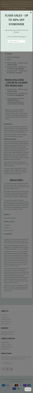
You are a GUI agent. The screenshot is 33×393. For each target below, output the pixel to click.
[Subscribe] (23, 41)
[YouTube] (20, 47)
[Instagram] (16, 47)
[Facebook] (12, 47)
